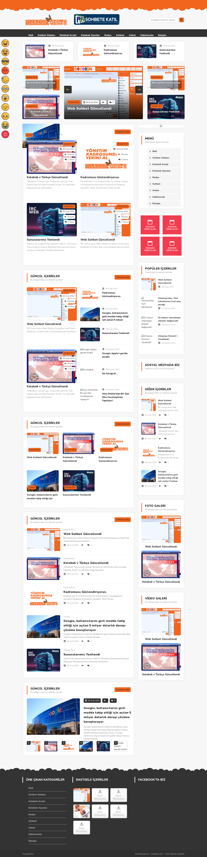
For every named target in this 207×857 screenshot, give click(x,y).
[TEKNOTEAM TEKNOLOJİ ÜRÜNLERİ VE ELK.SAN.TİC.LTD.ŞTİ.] (100, 795)
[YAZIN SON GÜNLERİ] (100, 811)
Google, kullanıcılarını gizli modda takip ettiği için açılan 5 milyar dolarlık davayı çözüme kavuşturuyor (115, 316)
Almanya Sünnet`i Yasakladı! (167, 338)
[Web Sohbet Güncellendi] (81, 795)
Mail (30, 35)
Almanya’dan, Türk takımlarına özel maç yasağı (169, 301)
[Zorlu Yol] (118, 811)
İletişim (162, 35)
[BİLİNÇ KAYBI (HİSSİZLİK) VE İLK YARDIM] (81, 827)
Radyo (108, 35)
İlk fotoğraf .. (110, 373)
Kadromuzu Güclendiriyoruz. (113, 51)
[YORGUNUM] (118, 795)
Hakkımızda (147, 35)
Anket (132, 35)
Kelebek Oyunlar (90, 35)
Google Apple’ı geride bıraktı (115, 355)
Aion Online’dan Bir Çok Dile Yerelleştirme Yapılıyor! (115, 397)
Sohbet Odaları (46, 35)
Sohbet (120, 35)
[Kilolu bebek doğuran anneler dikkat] (81, 811)
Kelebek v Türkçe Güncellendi (58, 51)
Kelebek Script (68, 35)
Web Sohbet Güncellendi (41, 82)
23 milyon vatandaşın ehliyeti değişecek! (169, 319)
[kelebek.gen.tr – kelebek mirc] (46, 20)
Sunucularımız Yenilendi (167, 51)
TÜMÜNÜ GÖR (122, 132)
